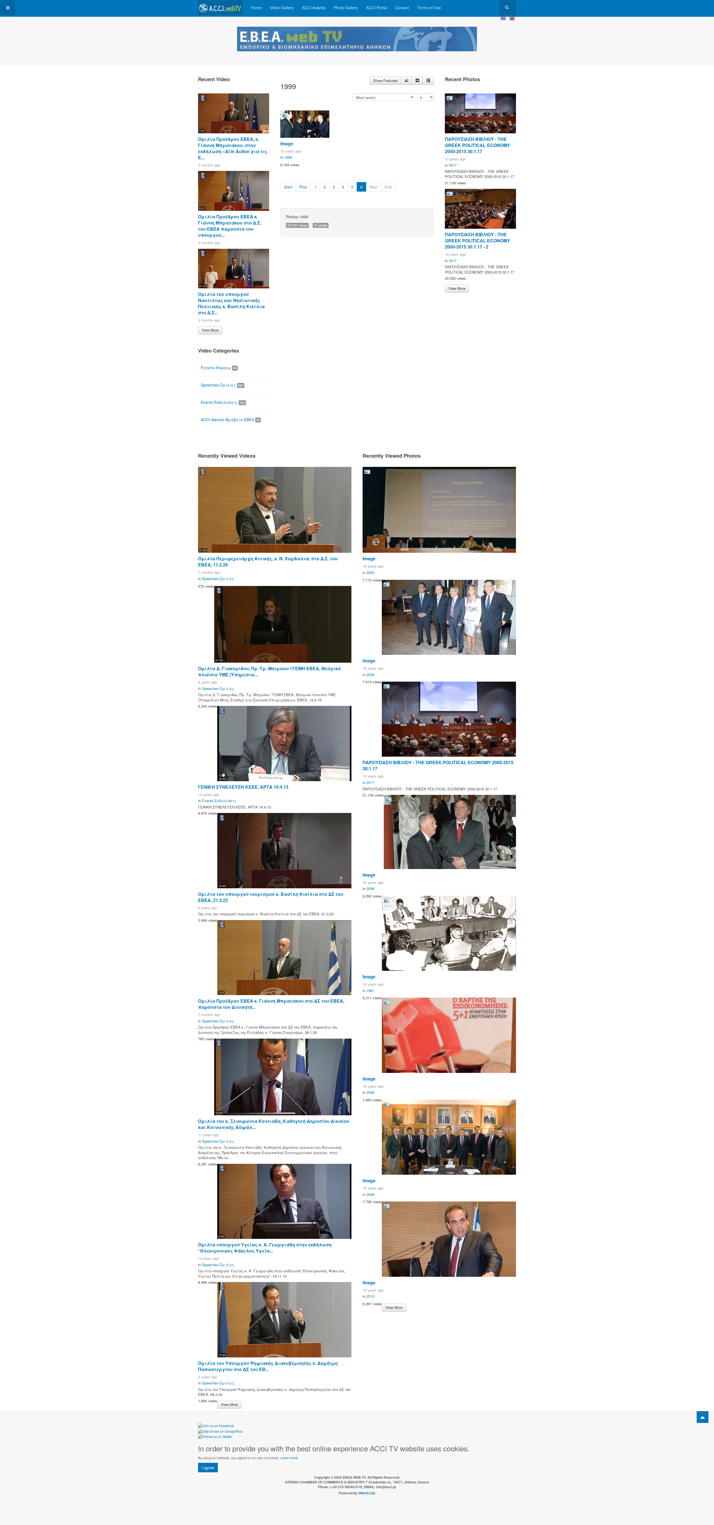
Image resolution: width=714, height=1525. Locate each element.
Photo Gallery (346, 7)
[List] (428, 81)
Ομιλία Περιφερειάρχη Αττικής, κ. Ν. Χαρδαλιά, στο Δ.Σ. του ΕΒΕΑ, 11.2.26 (268, 561)
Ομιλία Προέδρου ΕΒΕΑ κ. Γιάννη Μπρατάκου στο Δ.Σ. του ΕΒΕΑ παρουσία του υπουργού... (229, 225)
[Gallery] (417, 81)
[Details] (406, 81)
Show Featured (385, 80)
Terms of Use (429, 7)
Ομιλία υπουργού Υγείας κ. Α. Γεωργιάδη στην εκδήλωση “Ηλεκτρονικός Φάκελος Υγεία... (265, 1247)
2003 (370, 572)
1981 (370, 990)
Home (256, 7)
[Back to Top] (702, 1417)
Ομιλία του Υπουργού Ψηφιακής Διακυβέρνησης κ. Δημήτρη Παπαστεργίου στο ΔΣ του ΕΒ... (268, 1366)
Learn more (289, 1457)
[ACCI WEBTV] (220, 7)
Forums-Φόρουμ (219, 367)
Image (286, 143)
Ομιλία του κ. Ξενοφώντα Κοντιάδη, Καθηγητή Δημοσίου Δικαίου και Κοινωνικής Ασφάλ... (273, 1124)
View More (210, 330)
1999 (288, 157)
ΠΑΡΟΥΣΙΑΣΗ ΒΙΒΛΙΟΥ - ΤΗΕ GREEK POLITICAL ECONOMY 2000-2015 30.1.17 (477, 145)
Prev (303, 187)
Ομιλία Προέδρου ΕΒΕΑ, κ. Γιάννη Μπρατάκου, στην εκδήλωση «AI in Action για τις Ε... (232, 148)
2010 (370, 1296)
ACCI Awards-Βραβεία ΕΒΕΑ (230, 419)
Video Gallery (282, 7)
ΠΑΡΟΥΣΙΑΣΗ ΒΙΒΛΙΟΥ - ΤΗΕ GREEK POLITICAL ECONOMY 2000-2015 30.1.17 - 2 (477, 240)
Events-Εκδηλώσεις (223, 402)
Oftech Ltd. (366, 1492)
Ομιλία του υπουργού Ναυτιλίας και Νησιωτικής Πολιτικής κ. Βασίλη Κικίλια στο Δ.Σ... (231, 303)
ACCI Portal (376, 7)
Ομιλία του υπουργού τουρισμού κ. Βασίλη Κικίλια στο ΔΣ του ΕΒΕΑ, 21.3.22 (270, 897)
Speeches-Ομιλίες (222, 385)
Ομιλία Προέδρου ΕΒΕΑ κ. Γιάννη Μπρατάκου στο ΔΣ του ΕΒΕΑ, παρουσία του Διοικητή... (271, 1004)
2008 (370, 674)
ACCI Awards (313, 7)
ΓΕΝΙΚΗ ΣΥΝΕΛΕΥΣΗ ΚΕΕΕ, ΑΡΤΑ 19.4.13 (243, 787)
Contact (402, 7)
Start (288, 187)
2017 (453, 165)
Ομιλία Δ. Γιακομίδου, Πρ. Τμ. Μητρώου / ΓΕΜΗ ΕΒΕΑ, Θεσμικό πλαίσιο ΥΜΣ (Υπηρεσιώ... (269, 671)
